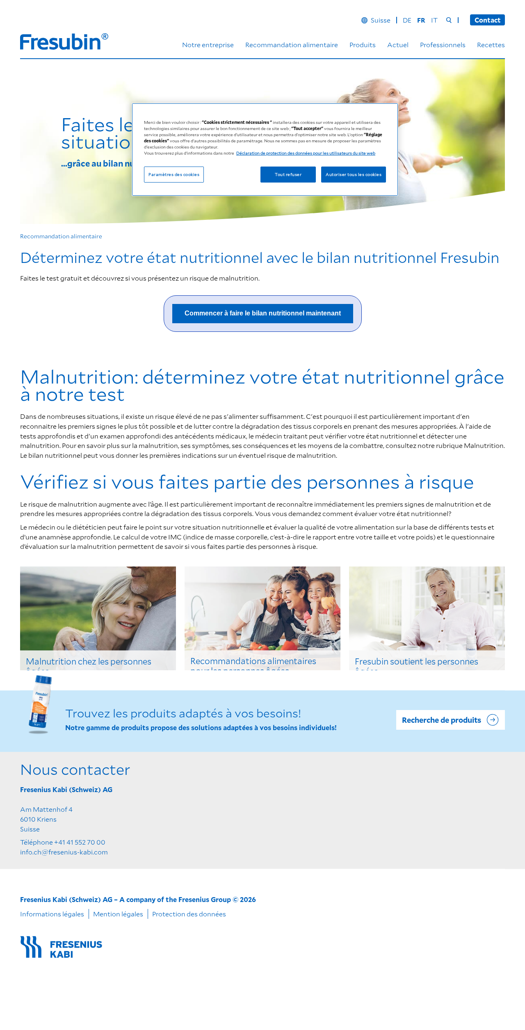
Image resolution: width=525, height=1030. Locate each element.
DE (407, 20)
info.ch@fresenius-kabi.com (64, 851)
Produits (362, 44)
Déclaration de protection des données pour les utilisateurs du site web (305, 153)
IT (434, 20)
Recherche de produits (441, 720)
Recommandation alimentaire (291, 44)
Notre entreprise (208, 44)
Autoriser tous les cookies (353, 174)
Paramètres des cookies (173, 174)
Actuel (398, 44)
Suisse (380, 20)
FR (421, 20)
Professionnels (443, 44)
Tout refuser (288, 174)
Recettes (491, 44)
